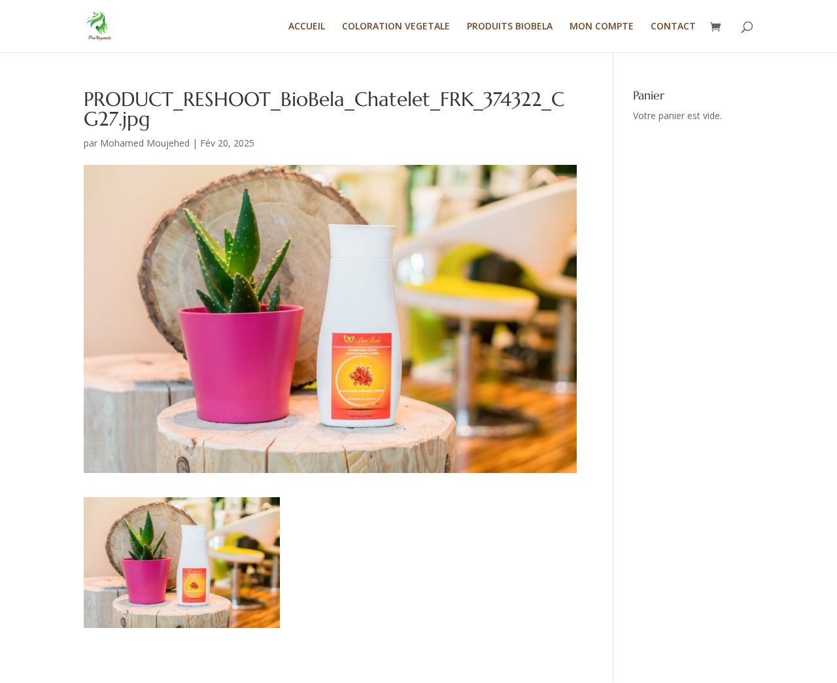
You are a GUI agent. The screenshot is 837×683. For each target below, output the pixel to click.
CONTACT (673, 27)
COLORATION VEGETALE (396, 27)
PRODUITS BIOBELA (510, 27)
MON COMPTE (602, 27)
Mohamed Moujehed (145, 143)
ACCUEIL (306, 27)
